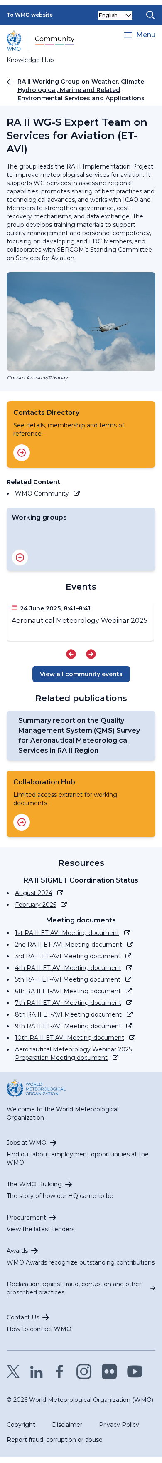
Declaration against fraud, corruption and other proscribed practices (74, 1288)
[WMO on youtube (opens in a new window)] (134, 1371)
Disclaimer (67, 1424)
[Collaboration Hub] (21, 822)
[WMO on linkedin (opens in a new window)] (36, 1371)
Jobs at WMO (27, 1142)
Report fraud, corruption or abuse (55, 1439)
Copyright (21, 1424)
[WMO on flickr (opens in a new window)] (109, 1371)
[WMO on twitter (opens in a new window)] (13, 1371)
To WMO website (30, 15)
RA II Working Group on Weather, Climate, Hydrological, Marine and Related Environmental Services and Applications (81, 90)
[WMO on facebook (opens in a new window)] (59, 1371)
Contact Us (23, 1317)
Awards (17, 1251)
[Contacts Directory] (21, 452)
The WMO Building (34, 1184)
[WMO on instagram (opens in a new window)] (84, 1371)
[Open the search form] (150, 15)
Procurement (26, 1217)
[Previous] (71, 654)
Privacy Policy (119, 1424)
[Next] (91, 654)
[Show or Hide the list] (20, 557)
